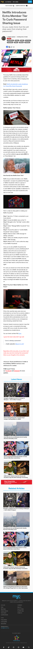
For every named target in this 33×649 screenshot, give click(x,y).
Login (30, 1)
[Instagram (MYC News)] (13, 647)
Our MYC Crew (20, 611)
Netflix (22, 40)
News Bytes (3, 609)
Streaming (27, 42)
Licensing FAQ (4, 621)
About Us (19, 607)
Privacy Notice (4, 619)
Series (16, 42)
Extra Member (10, 40)
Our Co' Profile (20, 609)
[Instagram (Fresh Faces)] (18, 647)
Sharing (21, 42)
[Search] (29, 647)
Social (9, 38)
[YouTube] (23, 647)
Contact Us (19, 612)
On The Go (28, 40)
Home (2, 607)
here (20, 333)
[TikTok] (8, 647)
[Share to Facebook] (7, 47)
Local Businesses (4, 614)
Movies (17, 40)
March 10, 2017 (20, 344)
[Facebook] (3, 647)
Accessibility (3, 623)
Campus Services (4, 611)
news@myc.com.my (5, 627)
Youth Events (3, 612)
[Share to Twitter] (9, 47)
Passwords (10, 42)
